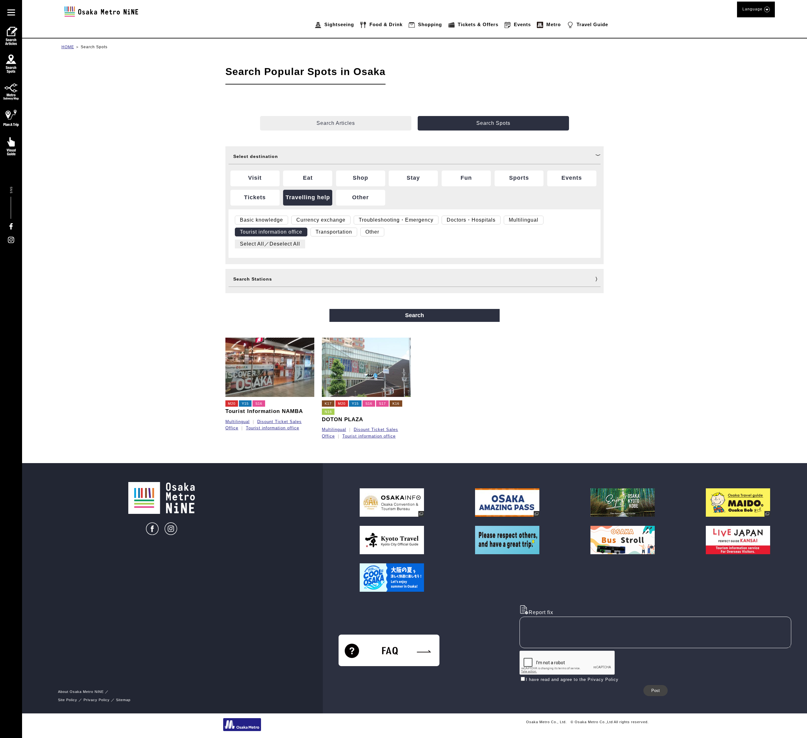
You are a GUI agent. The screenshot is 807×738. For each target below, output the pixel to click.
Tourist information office (272, 428)
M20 (231, 403)
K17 (328, 403)
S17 (382, 403)
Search (414, 315)
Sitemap (123, 700)
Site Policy (67, 700)
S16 (258, 403)
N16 (328, 412)
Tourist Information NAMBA (264, 411)
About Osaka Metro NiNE (81, 692)
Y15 (245, 403)
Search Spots (94, 47)
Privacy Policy (97, 700)
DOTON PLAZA (342, 419)
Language (752, 9)
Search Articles (335, 123)
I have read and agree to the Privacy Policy (572, 679)
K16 (395, 403)
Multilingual (237, 421)
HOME (67, 47)
